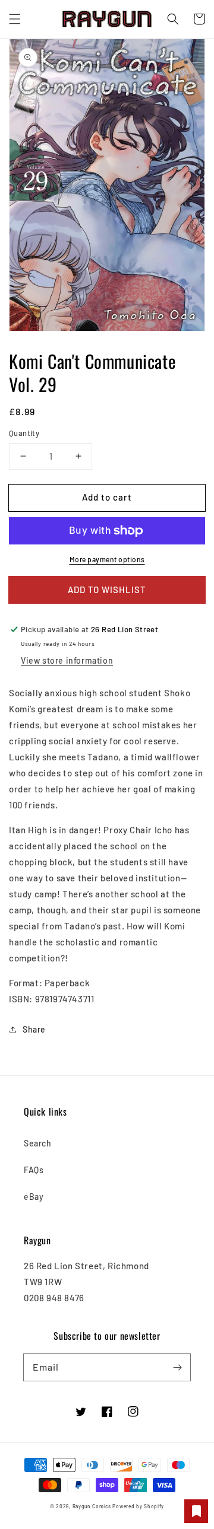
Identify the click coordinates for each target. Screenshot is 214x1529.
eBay (33, 1197)
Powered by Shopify (138, 1506)
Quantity (24, 433)
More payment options (107, 559)
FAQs (33, 1170)
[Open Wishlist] (196, 1511)
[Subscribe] (177, 1367)
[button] (15, 19)
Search (38, 1143)
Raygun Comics (92, 1506)
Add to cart (107, 497)
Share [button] (34, 1029)
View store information (67, 660)
